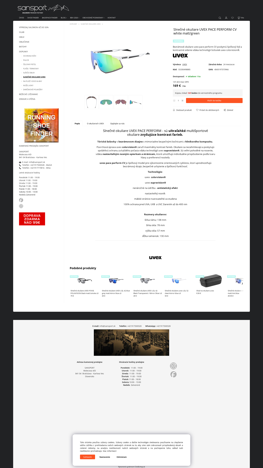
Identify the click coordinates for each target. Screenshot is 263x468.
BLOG (63, 17)
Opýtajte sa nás (117, 123)
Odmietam (122, 457)
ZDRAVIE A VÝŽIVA (27, 99)
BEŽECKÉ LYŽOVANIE (28, 94)
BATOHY (23, 46)
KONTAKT (112, 17)
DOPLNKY (23, 51)
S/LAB (21, 32)
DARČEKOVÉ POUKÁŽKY (32, 89)
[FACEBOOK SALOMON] (21, 200)
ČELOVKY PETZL (29, 64)
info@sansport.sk (107, 326)
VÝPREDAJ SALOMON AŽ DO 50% (34, 27)
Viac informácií (109, 451)
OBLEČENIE (24, 42)
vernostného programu (211, 93)
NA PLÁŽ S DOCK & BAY (32, 81)
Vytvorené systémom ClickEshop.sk (131, 467)
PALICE (26, 60)
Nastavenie (104, 457)
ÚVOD (21, 17)
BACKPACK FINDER (49, 17)
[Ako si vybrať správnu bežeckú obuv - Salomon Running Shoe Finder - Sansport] (41, 125)
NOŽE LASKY (28, 85)
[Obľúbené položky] (232, 18)
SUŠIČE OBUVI (29, 72)
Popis (77, 123)
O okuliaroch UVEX (95, 123)
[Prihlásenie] (226, 17)
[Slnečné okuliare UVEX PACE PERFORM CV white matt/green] (120, 61)
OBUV (21, 37)
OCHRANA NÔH (29, 56)
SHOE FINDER (33, 17)
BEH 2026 (74, 17)
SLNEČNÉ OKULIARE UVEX (34, 77)
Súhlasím (87, 457)
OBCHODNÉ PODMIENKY (92, 17)
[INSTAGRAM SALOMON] (21, 206)
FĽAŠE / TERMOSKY (31, 68)
